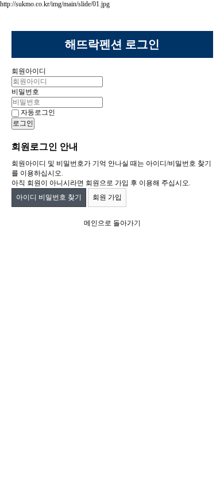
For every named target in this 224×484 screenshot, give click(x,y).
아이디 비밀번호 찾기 (49, 197)
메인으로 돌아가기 (112, 223)
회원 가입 (107, 197)
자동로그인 (37, 112)
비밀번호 (25, 92)
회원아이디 (28, 71)
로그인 (23, 123)
